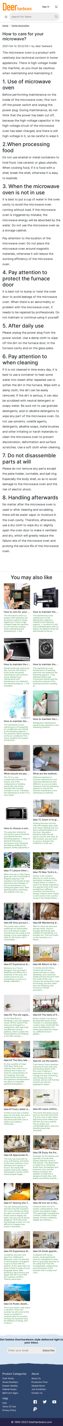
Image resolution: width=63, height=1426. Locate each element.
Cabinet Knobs (9, 1389)
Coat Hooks (8, 1378)
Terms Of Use (9, 1406)
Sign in (45, 6)
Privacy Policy (9, 1410)
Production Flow (39, 1382)
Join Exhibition (39, 1389)
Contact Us (37, 1393)
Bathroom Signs (10, 1393)
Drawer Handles (10, 1386)
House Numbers (10, 1382)
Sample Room (38, 1386)
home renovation (20, 25)
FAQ (4, 1403)
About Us (36, 1378)
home (5, 25)
